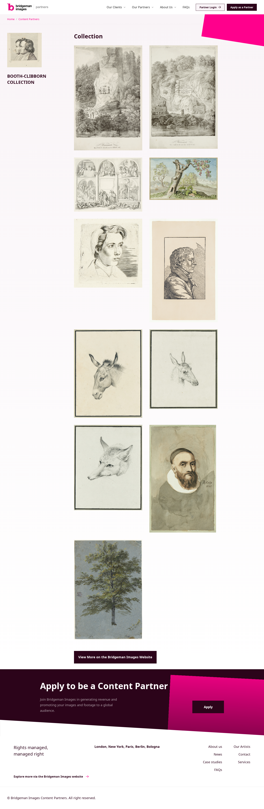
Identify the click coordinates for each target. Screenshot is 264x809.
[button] (116, 7)
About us (215, 746)
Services (244, 762)
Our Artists (242, 746)
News (218, 754)
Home (11, 19)
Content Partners (28, 19)
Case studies (212, 762)
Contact (244, 754)
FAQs (186, 7)
